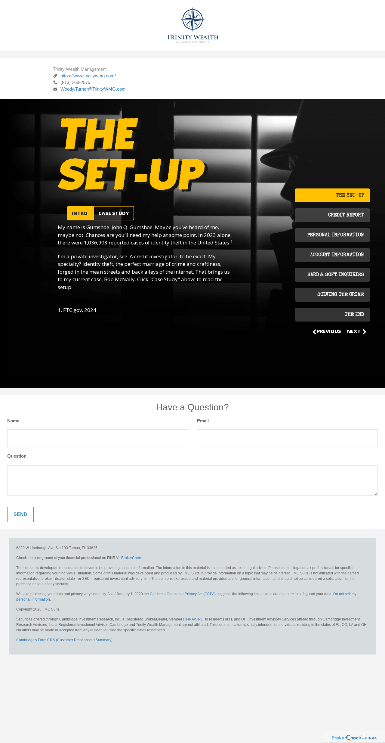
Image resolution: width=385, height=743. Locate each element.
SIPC (199, 619)
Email (203, 420)
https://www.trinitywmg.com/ (88, 75)
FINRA (188, 619)
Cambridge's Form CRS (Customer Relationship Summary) (64, 640)
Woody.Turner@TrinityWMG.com (93, 89)
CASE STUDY (113, 213)
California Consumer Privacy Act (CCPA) (183, 594)
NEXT (354, 331)
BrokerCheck (132, 558)
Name (13, 420)
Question (16, 456)
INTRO (80, 213)
